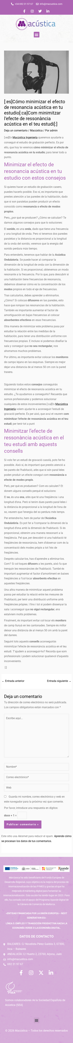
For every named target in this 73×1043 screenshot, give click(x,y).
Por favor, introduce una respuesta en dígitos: (31, 808)
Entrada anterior (13, 681)
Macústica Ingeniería (25, 137)
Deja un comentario (16, 130)
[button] (36, 34)
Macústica (36, 130)
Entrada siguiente (59, 681)
